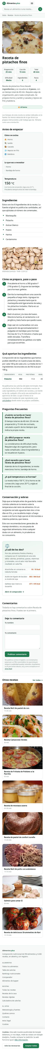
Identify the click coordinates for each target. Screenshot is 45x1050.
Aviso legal (6, 1020)
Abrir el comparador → (14, 592)
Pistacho (8, 379)
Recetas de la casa (9, 993)
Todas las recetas (9, 990)
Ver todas (37, 680)
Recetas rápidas (8, 997)
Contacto (5, 1017)
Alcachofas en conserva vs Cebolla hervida (22, 570)
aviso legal (8, 669)
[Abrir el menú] (32, 3)
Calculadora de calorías (11, 1000)
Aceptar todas (31, 1046)
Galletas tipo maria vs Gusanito (22, 585)
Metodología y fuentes (11, 1010)
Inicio (4, 15)
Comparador (7, 977)
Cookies (5, 1024)
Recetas (10, 15)
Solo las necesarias (12, 1046)
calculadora (6, 400)
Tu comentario (10, 633)
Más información (21, 1040)
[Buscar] (40, 9)
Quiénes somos (8, 1013)
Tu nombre (9, 623)
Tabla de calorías (8, 970)
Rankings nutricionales (11, 973)
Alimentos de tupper (10, 981)
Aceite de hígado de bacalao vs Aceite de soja (22, 578)
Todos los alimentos (10, 966)
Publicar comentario (17, 654)
